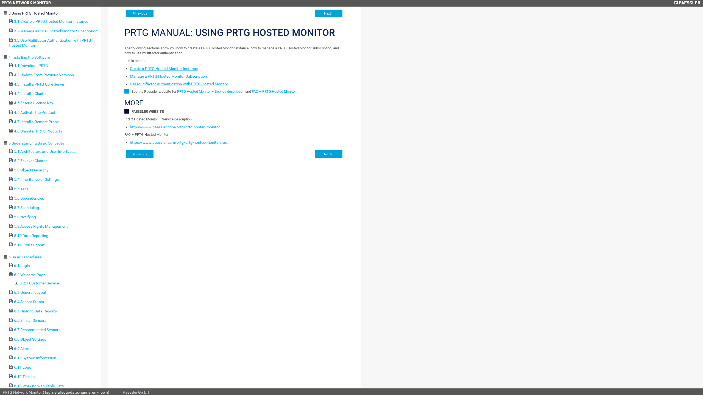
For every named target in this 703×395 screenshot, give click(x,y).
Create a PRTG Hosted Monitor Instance (164, 68)
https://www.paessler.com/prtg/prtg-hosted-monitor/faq (178, 142)
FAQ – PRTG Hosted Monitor (273, 91)
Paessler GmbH (136, 392)
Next (327, 13)
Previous (140, 13)
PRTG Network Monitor (22, 392)
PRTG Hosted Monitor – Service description (210, 91)
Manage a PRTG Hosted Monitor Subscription (168, 76)
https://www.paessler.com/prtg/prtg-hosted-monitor (175, 127)
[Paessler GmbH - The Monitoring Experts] (687, 3)
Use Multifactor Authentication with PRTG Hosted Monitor (179, 84)
